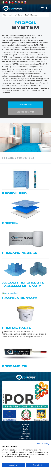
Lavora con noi (25, 438)
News (25, 426)
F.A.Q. (25, 429)
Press (25, 431)
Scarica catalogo (25, 111)
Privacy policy (43, 443)
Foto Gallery (25, 436)
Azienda (25, 424)
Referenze (25, 434)
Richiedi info (25, 104)
